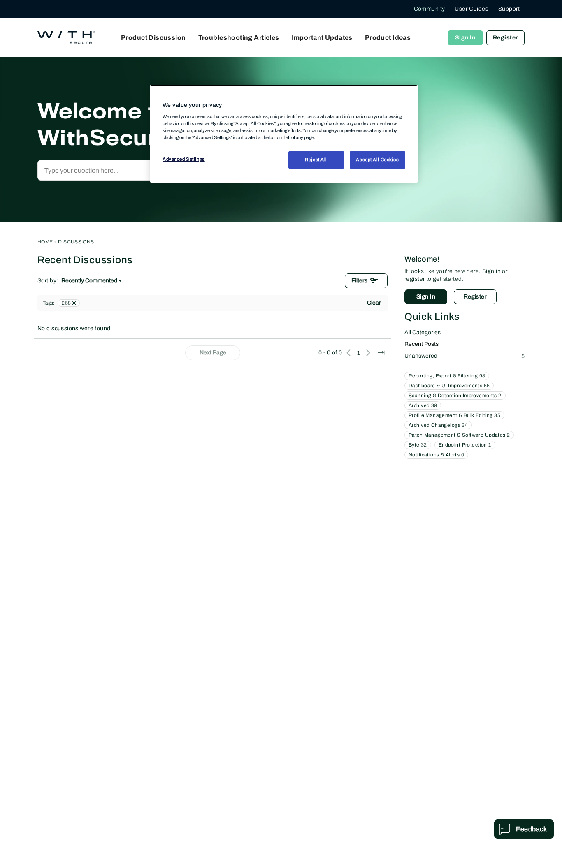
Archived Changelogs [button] (438, 425)
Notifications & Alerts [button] (436, 455)
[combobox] (126, 170)
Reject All (316, 159)
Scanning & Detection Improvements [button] (455, 395)
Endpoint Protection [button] (465, 445)
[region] (284, 134)
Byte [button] (418, 445)
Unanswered (464, 356)
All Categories (422, 332)
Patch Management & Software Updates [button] (459, 435)
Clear (374, 303)
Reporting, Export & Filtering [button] (447, 376)
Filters (359, 281)
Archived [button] (423, 405)
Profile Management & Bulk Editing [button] (454, 415)
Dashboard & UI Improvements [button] (449, 386)
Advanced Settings (184, 159)
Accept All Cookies (377, 159)
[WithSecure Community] (66, 37)
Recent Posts (421, 344)
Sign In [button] (425, 297)
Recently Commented (89, 281)
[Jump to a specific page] (381, 352)
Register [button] (475, 297)
